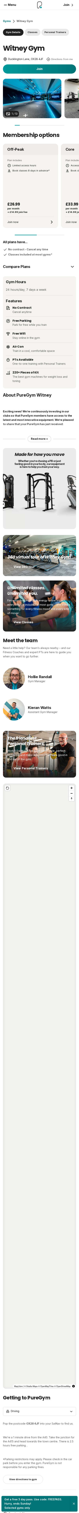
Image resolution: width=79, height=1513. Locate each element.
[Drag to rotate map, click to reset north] (71, 798)
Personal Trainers (55, 32)
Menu (12, 5)
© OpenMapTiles (46, 1386)
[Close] (74, 1504)
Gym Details (13, 32)
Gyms (7, 21)
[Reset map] (7, 788)
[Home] (39, 5)
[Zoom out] (71, 793)
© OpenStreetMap (62, 1386)
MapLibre (18, 1386)
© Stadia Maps (31, 1386)
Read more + (39, 438)
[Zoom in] (71, 788)
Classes (32, 32)
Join (39, 69)
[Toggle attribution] (73, 1386)
